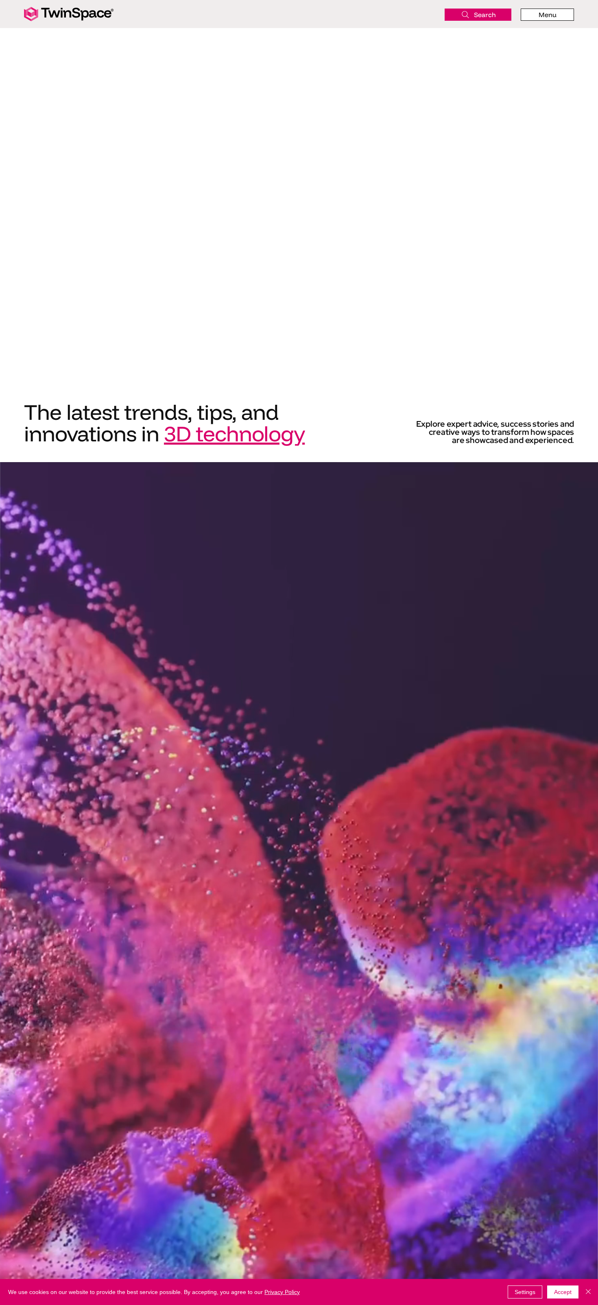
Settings (525, 1292)
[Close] (588, 1291)
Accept (563, 1292)
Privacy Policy (282, 1292)
